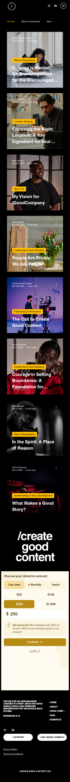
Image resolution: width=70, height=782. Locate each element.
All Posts (11, 21)
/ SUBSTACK (55, 719)
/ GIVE (52, 715)
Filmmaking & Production (27, 311)
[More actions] (57, 39)
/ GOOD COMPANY (57, 711)
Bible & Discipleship (31, 21)
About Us (19, 189)
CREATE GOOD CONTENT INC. (35, 771)
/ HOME (52, 702)
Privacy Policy (10, 749)
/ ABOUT (53, 706)
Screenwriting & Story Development (33, 495)
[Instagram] (49, 5)
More (49, 21)
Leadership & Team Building (29, 250)
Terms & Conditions (13, 754)
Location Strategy (23, 121)
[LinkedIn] (55, 5)
